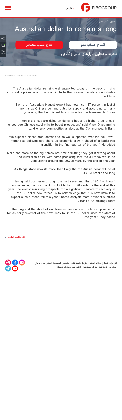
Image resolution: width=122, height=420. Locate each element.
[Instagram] (22, 263)
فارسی (68, 8)
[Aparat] (8, 263)
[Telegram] (8, 268)
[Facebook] (15, 263)
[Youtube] (15, 268)
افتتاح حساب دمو (93, 44)
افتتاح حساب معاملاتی (39, 45)
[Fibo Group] (99, 7)
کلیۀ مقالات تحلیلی (16, 237)
